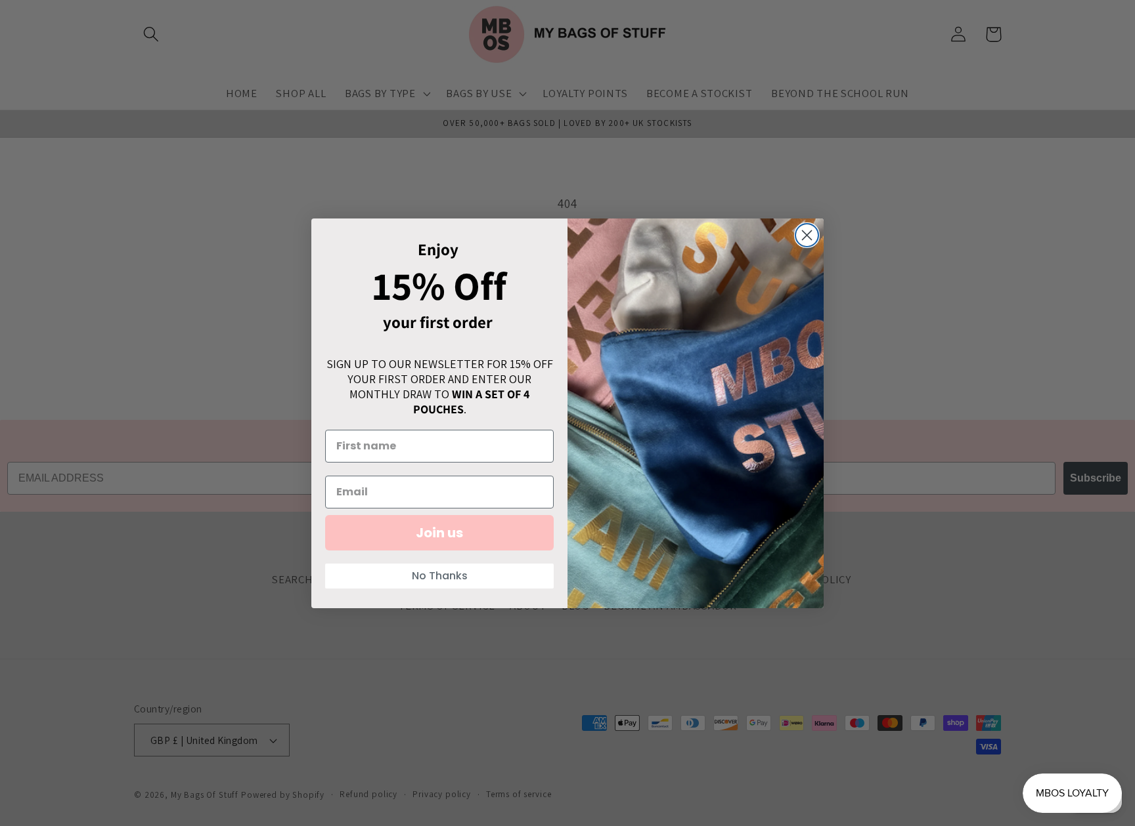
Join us (439, 533)
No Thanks (440, 575)
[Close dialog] (806, 235)
